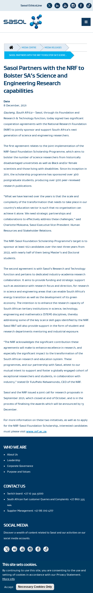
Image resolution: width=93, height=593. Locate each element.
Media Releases (53, 47)
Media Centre (29, 47)
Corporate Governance (20, 466)
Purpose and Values (18, 471)
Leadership (13, 460)
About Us (12, 454)
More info (8, 579)
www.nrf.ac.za (36, 431)
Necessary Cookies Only (35, 586)
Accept (8, 587)
